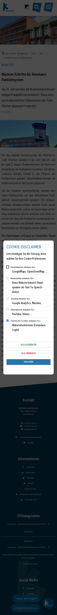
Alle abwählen (28, 353)
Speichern (28, 362)
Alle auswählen (28, 344)
